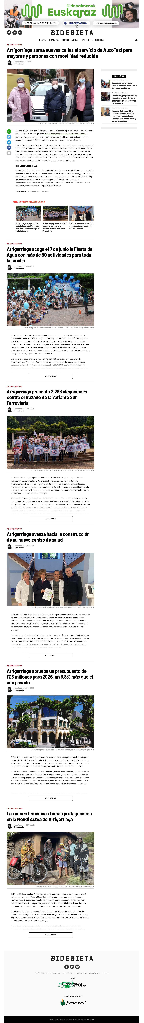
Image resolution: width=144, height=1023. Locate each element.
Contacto (55, 973)
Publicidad (100, 40)
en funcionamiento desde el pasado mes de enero (65, 134)
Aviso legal (82, 973)
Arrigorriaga (34, 192)
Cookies (105, 973)
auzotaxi (44, 192)
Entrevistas (54, 40)
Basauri (42, 40)
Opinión (85, 40)
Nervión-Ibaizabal (70, 40)
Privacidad (94, 973)
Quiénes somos (41, 973)
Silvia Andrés (19, 64)
